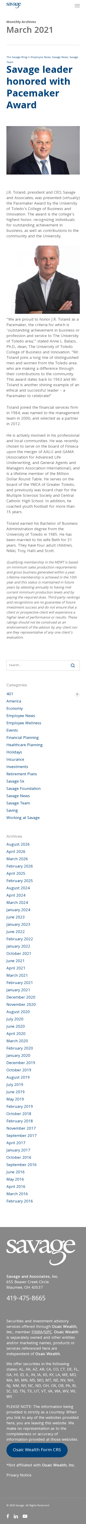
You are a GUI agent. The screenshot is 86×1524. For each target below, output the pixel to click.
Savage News (60, 57)
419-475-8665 (25, 1299)
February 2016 (19, 1201)
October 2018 (18, 1114)
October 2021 (18, 954)
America (13, 702)
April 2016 (15, 1187)
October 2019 (18, 1070)
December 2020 (20, 998)
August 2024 (18, 888)
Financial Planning (22, 738)
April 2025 (15, 874)
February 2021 (19, 983)
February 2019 (19, 1107)
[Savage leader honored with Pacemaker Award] (43, 187)
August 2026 (18, 845)
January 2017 (18, 1151)
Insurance (15, 760)
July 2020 (14, 1019)
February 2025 (19, 881)
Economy (14, 709)
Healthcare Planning (24, 745)
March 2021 (17, 976)
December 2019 (20, 1063)
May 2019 (15, 1100)
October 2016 (18, 1158)
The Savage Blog (16, 57)
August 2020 (18, 1012)
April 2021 (15, 968)
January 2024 (18, 910)
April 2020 (15, 1034)
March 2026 (17, 859)
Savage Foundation (23, 789)
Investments (17, 767)
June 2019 (15, 1092)
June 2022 (15, 932)
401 (42, 694)
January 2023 (18, 925)
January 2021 (18, 990)
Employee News (41, 57)
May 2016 (15, 1180)
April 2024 (15, 896)
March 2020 (17, 1041)
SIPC (48, 1332)
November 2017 (21, 1129)
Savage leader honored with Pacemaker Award (39, 88)
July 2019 (14, 1085)
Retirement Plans (21, 774)
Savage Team (18, 803)
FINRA (37, 1332)
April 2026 (15, 852)
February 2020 (19, 1049)
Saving (12, 811)
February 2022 (19, 939)
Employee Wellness (23, 723)
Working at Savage (23, 818)
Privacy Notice (18, 1475)
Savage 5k (15, 782)
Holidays (14, 753)
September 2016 (21, 1165)
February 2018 (19, 1121)
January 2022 (18, 947)
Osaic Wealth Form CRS (37, 1450)
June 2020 (15, 1027)
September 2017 (21, 1136)
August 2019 (18, 1078)
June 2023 (15, 917)
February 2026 (19, 867)
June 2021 (15, 961)
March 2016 (17, 1194)
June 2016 (15, 1172)
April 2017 (15, 1143)
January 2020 (18, 1056)
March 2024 (17, 903)
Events (12, 731)
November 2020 (21, 1005)
